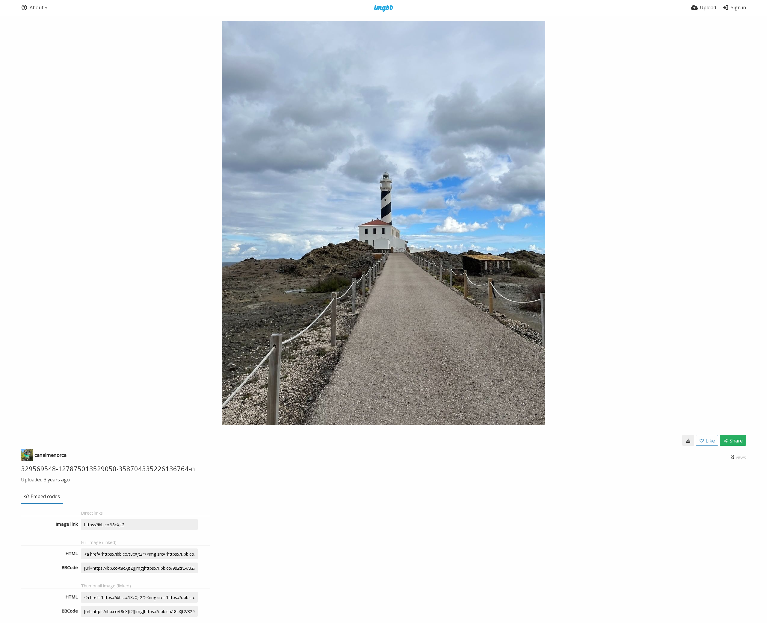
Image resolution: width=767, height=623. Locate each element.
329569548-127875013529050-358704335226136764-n (108, 468)
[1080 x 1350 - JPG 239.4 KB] (688, 440)
